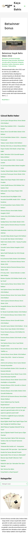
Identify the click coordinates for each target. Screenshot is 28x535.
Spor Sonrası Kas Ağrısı (7, 469)
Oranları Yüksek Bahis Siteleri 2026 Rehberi (13, 171)
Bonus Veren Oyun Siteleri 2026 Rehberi (12, 329)
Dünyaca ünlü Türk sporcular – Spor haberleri (14, 449)
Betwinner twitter (7, 64)
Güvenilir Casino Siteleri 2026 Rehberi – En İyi (14, 326)
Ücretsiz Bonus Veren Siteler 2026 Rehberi (13, 354)
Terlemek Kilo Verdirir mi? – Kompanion (12, 446)
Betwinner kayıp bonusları (9, 60)
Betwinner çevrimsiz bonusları (11, 58)
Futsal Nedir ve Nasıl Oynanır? (9, 472)
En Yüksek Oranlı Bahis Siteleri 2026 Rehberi (14, 312)
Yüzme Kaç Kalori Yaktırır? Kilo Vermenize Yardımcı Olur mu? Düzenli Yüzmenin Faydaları (13, 440)
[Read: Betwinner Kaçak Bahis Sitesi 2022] (14, 43)
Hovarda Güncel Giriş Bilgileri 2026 (11, 196)
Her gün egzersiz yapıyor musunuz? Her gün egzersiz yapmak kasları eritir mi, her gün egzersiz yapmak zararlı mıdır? (13, 410)
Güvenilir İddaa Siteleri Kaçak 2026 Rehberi (13, 236)
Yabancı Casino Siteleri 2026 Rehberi (11, 143)
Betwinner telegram (17, 62)
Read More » (5, 100)
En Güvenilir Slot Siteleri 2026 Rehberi (12, 239)
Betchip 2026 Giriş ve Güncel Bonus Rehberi (14, 146)
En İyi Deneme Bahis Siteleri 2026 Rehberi (13, 258)
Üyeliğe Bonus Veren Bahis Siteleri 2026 (12, 222)
